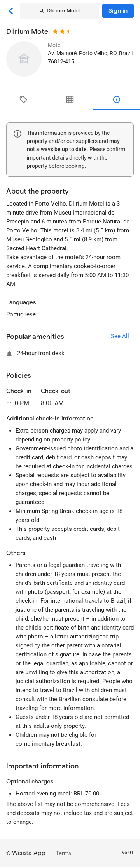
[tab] (23, 99)
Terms (63, 853)
